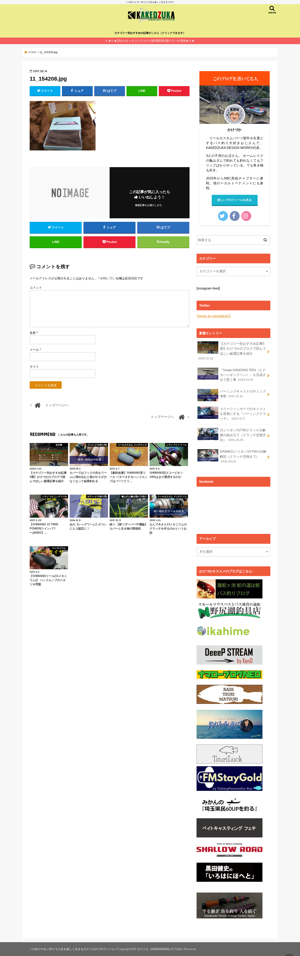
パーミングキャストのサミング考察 (243, 394)
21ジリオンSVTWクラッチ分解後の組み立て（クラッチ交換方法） (243, 435)
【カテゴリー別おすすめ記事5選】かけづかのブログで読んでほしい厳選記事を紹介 (232, 351)
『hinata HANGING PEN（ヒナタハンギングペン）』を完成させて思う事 (243, 374)
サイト (34, 366)
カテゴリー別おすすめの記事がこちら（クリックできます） (150, 32)
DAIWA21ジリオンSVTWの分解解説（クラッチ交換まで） (243, 456)
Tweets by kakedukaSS (214, 316)
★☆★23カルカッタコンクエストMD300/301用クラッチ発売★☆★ (151, 40)
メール (35, 349)
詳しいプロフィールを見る (234, 200)
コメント (36, 287)
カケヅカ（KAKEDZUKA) (153, 949)
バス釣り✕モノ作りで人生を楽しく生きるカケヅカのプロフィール (72, 949)
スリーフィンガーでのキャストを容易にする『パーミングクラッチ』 (243, 413)
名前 (34, 332)
